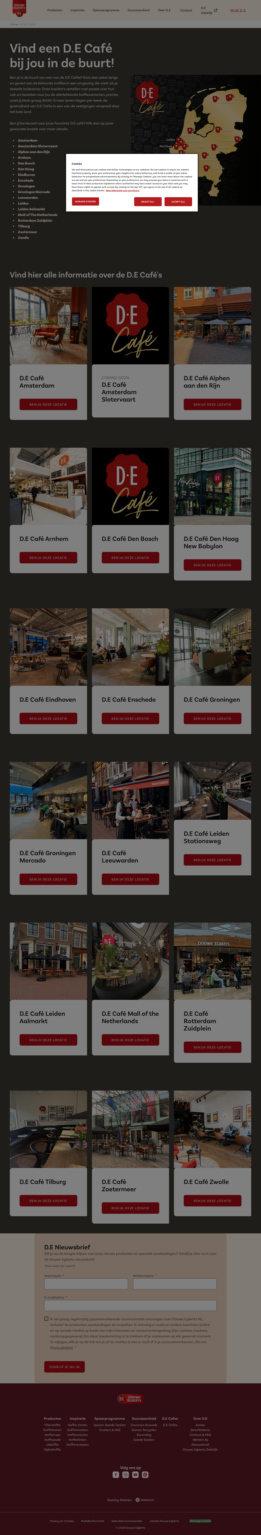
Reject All (147, 201)
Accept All (178, 201)
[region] (132, 182)
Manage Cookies (85, 201)
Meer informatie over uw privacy (122, 190)
